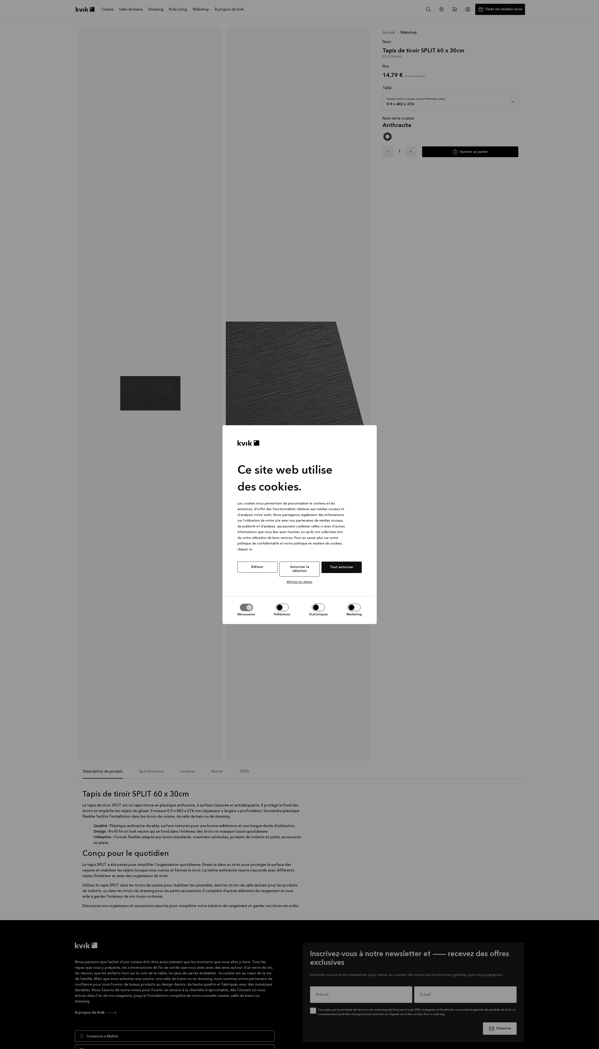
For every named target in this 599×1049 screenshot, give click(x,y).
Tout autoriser (341, 567)
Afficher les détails (299, 582)
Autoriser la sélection (299, 569)
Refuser (257, 567)
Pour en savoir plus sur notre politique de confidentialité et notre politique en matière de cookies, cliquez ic (290, 543)
